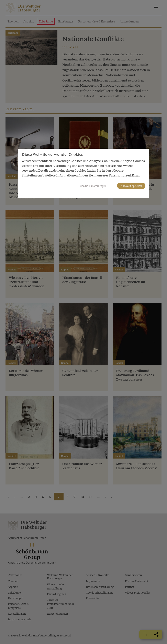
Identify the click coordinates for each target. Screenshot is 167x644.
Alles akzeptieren (131, 186)
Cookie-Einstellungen (93, 186)
